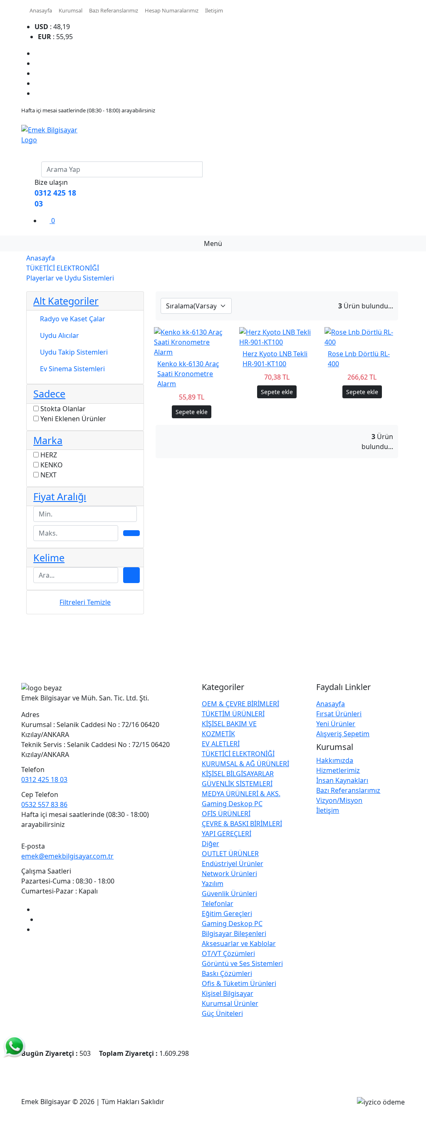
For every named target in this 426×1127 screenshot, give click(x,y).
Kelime (48, 557)
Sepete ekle (192, 412)
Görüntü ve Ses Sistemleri (242, 963)
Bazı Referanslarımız (113, 10)
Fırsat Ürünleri (339, 713)
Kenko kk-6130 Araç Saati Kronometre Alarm (188, 373)
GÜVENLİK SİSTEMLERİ (237, 783)
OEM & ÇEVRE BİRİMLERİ (240, 703)
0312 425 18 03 (44, 779)
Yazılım (212, 883)
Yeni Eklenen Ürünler (73, 418)
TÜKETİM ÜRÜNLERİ (233, 713)
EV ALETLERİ (221, 743)
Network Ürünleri (229, 873)
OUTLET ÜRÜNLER (230, 853)
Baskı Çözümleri (227, 973)
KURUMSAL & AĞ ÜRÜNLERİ (245, 763)
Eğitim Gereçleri (227, 913)
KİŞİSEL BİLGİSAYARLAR (238, 773)
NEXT (48, 474)
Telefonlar (217, 903)
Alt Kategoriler (66, 301)
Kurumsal (70, 10)
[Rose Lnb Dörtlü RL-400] (362, 336)
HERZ (48, 454)
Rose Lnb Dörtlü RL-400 (359, 358)
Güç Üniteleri (222, 1013)
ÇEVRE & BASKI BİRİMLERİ (242, 823)
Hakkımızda (334, 760)
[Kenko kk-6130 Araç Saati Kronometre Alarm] (191, 341)
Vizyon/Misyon (339, 800)
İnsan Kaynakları (342, 780)
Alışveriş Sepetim (342, 733)
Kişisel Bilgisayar (227, 993)
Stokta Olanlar (63, 408)
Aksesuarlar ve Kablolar (239, 943)
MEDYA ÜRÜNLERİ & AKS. (241, 793)
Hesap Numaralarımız (171, 10)
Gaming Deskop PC (232, 803)
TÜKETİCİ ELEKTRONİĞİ (62, 268)
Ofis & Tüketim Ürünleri (239, 983)
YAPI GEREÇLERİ (226, 833)
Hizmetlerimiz (338, 770)
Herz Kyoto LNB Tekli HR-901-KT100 (275, 358)
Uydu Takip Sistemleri (74, 352)
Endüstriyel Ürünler (232, 863)
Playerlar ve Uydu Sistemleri (70, 278)
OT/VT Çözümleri (228, 953)
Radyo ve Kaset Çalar (72, 318)
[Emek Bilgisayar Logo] (53, 134)
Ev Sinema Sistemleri (72, 368)
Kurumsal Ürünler (230, 1003)
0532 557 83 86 (44, 804)
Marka (47, 440)
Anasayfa (41, 10)
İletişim (214, 10)
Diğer (210, 843)
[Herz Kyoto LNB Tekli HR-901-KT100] (277, 336)
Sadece (49, 393)
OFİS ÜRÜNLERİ (226, 813)
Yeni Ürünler (335, 723)
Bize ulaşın (51, 182)
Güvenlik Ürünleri (229, 893)
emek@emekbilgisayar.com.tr (67, 856)
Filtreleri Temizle (85, 602)
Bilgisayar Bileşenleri (234, 933)
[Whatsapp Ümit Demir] (14, 1046)
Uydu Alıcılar (59, 335)
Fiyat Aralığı (59, 496)
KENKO (51, 464)
